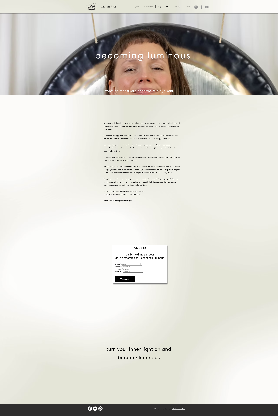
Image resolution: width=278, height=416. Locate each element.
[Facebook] (201, 7)
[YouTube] (95, 408)
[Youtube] (207, 7)
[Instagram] (196, 7)
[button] (148, 6)
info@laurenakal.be (178, 409)
